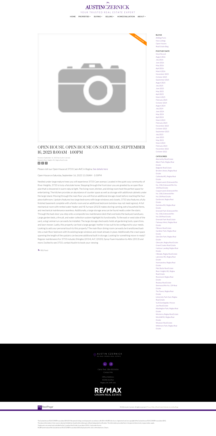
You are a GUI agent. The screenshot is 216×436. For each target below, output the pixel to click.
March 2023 (160, 143)
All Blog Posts (161, 38)
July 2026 (159, 60)
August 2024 (160, 106)
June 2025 (160, 88)
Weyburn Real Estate (164, 323)
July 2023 (159, 134)
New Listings (161, 41)
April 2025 (160, 94)
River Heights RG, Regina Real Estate (56, 160)
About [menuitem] (141, 16)
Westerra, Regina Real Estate (167, 314)
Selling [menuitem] (109, 16)
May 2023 (160, 140)
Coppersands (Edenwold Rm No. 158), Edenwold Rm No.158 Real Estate (167, 193)
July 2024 (159, 108)
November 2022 (162, 149)
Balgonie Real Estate (164, 168)
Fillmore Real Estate (163, 228)
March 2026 (160, 71)
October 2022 (161, 151)
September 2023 (162, 131)
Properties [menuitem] (83, 16)
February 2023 (161, 146)
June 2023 (160, 137)
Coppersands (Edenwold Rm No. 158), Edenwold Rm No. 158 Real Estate (167, 185)
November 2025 (162, 74)
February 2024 (161, 123)
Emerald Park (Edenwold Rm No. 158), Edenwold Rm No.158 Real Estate (167, 214)
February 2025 (161, 100)
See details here (100, 169)
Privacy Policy (151, 407)
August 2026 (160, 57)
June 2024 (160, 111)
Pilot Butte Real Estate (164, 268)
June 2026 (160, 62)
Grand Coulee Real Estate (166, 245)
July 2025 (159, 85)
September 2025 (162, 80)
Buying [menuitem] (97, 16)
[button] (105, 364)
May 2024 (160, 114)
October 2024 (161, 103)
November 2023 (162, 126)
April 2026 (160, 68)
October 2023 (161, 128)
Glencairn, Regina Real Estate (167, 242)
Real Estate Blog (162, 46)
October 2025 (161, 77)
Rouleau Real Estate (163, 283)
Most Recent (161, 54)
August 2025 (160, 83)
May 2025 (160, 91)
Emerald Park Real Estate (166, 219)
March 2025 (160, 97)
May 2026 (160, 65)
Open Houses (161, 43)
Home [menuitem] (73, 16)
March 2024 (160, 120)
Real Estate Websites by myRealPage (167, 407)
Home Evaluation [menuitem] (126, 16)
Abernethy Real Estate (164, 159)
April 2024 (160, 117)
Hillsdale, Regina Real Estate (166, 254)
